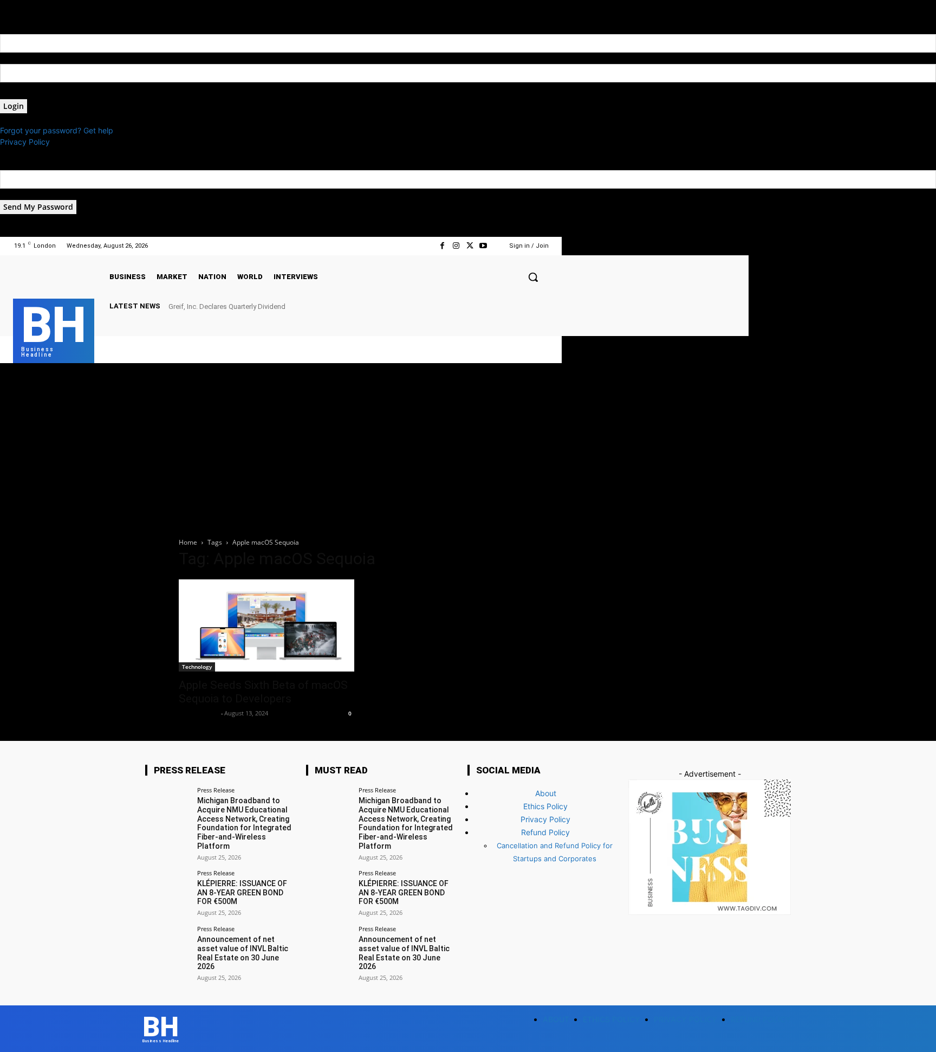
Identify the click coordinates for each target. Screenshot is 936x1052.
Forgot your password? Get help (56, 130)
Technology (197, 666)
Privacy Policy (25, 141)
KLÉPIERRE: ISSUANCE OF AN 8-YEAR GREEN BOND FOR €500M (242, 892)
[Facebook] (442, 246)
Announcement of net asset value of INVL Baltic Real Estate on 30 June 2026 (242, 953)
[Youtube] (483, 246)
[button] (533, 277)
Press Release (216, 790)
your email (18, 194)
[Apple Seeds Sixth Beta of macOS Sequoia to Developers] (266, 625)
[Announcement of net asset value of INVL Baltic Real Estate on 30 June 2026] (167, 948)
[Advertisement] (468, 444)
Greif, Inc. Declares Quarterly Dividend (226, 306)
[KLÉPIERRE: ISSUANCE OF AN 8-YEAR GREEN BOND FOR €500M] (167, 892)
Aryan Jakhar (198, 713)
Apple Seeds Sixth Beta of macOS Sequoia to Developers (263, 692)
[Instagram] (456, 246)
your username (26, 58)
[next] (548, 306)
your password (26, 93)
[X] (469, 246)
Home (188, 542)
